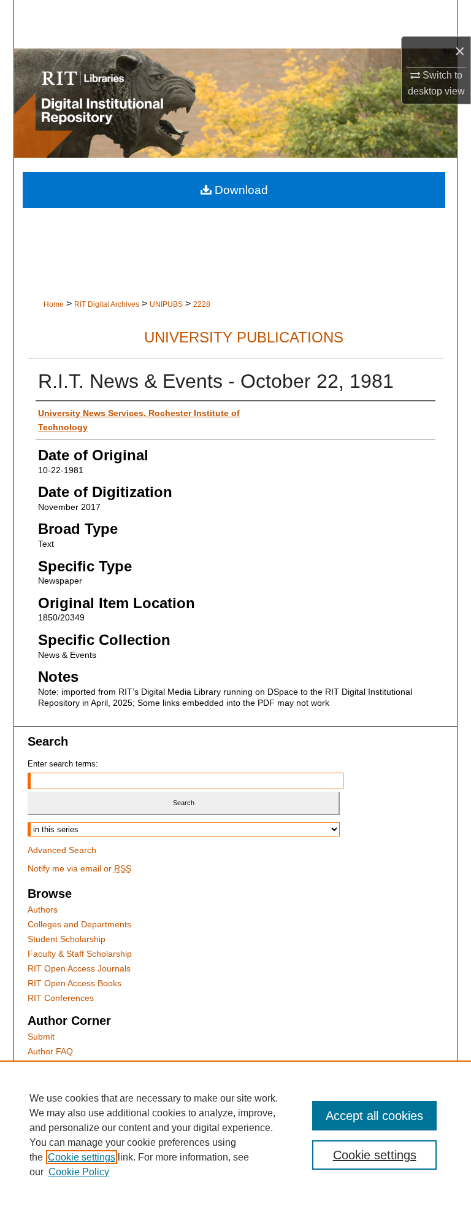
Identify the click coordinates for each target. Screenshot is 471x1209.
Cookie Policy (78, 1172)
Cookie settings (81, 1157)
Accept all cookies (374, 1115)
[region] (235, 1134)
